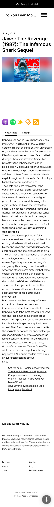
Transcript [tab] (25, 132)
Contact (33, 462)
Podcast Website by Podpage (26, 496)
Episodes (6, 462)
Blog (31, 466)
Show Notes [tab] (11, 132)
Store (4, 470)
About (5, 466)
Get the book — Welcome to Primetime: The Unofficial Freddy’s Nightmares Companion (29, 371)
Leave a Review (36, 470)
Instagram (14, 389)
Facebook (27, 389)
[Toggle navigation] (44, 15)
